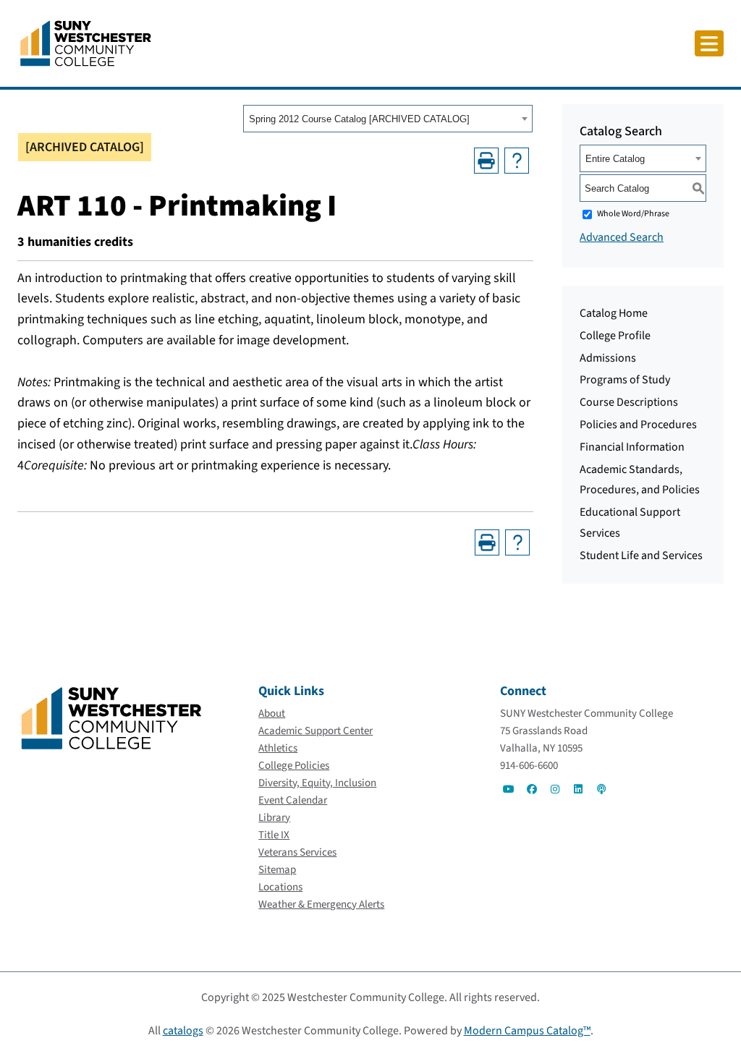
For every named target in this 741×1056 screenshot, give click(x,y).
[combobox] (388, 118)
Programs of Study (625, 380)
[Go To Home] (85, 43)
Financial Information (632, 447)
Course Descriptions (629, 402)
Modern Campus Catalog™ (527, 1031)
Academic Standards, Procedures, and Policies (640, 479)
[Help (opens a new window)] (516, 161)
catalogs (183, 1031)
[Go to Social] (508, 789)
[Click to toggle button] (709, 43)
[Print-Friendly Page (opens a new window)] (486, 161)
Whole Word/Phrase (633, 214)
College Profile (615, 336)
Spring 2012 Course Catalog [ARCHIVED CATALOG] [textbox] (359, 119)
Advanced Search (622, 237)
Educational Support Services (630, 522)
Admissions (608, 358)
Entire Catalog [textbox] (615, 158)
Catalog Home (614, 313)
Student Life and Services (641, 555)
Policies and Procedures (638, 425)
